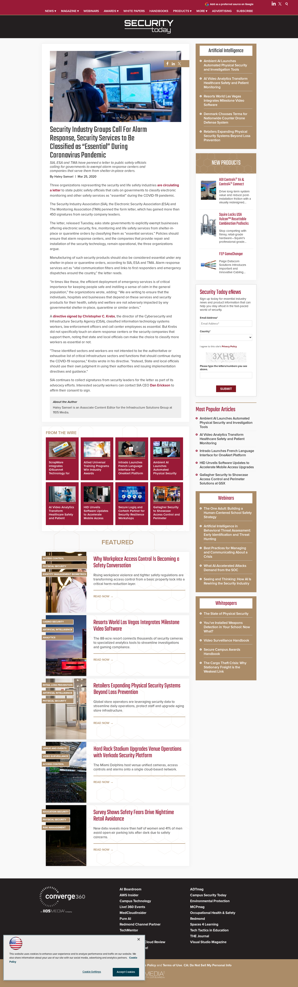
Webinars (91, 11)
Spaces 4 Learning (204, 924)
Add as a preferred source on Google (231, 4)
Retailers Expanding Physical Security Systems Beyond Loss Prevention (136, 689)
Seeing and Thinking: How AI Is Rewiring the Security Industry (227, 581)
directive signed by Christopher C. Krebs (84, 316)
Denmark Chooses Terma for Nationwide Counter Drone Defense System (225, 118)
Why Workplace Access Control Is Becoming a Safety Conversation (136, 562)
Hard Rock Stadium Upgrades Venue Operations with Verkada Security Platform (137, 752)
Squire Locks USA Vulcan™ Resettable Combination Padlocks (234, 219)
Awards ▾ (111, 11)
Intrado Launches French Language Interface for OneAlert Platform (130, 468)
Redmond (197, 919)
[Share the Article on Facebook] (166, 63)
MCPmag (197, 907)
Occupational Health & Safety (212, 913)
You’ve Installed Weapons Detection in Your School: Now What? (227, 627)
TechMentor (129, 930)
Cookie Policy (146, 965)
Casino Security (53, 621)
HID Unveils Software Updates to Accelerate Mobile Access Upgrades (96, 514)
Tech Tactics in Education (209, 930)
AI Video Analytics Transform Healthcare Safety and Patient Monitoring (61, 514)
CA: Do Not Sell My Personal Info (208, 965)
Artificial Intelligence (57, 629)
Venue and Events (54, 748)
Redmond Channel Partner (140, 924)
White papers (134, 11)
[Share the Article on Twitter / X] (179, 63)
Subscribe (245, 11)
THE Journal (199, 936)
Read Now (101, 596)
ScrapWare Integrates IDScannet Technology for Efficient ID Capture (59, 471)
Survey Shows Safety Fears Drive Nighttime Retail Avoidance (133, 815)
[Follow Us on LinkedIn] (274, 4)
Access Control (53, 558)
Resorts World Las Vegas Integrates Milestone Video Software (136, 625)
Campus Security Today (208, 895)
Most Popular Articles (215, 409)
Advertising (222, 11)
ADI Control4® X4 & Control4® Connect (231, 182)
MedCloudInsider (133, 913)
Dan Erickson (160, 385)
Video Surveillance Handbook (226, 640)
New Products (226, 163)
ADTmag (197, 889)
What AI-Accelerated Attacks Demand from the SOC (225, 568)
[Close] (138, 939)
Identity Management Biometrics (64, 574)
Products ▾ (182, 11)
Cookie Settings (92, 971)
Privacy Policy (229, 346)
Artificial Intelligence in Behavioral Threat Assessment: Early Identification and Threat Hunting (227, 532)
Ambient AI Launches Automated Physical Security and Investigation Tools (165, 471)
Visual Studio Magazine (208, 942)
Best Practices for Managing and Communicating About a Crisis (226, 552)
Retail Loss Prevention (58, 685)
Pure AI (125, 919)
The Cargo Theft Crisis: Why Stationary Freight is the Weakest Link (225, 667)
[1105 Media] (56, 911)
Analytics (49, 637)
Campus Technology (135, 901)
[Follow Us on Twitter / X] (280, 4)
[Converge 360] (62, 897)
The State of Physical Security (226, 614)
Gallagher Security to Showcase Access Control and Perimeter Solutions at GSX (166, 514)
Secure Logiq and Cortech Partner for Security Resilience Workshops (131, 512)
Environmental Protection (210, 901)
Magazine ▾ (70, 11)
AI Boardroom (130, 889)
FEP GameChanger (231, 254)
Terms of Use (172, 965)
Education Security (56, 811)
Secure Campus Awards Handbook (222, 651)
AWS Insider (129, 895)
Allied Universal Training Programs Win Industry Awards (96, 468)
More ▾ (201, 11)
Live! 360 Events (132, 907)
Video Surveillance (55, 756)
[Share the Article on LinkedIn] (172, 63)
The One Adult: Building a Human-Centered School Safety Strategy (228, 512)
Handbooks (158, 11)
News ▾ (50, 11)
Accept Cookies (126, 972)
